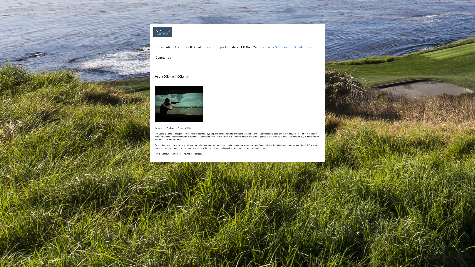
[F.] (162, 32)
